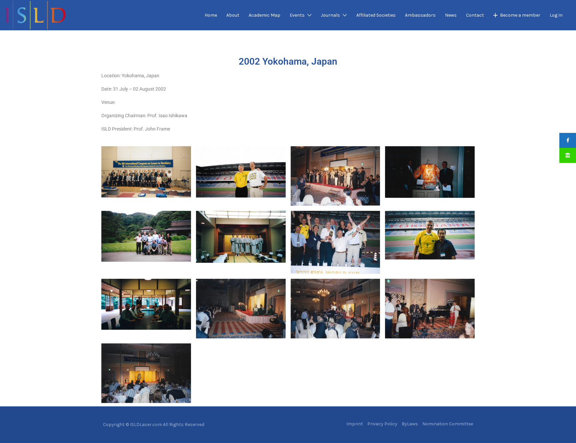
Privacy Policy (382, 424)
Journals (330, 15)
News (451, 15)
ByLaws (410, 424)
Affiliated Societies (376, 15)
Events (297, 15)
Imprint (354, 424)
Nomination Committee (447, 424)
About (232, 15)
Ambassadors (420, 15)
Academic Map (264, 15)
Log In (556, 15)
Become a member (520, 15)
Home (211, 15)
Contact (475, 15)
